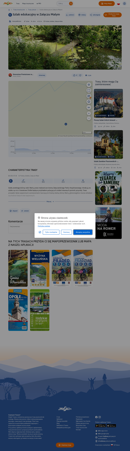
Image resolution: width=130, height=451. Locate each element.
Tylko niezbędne (51, 232)
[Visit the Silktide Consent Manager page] (40, 232)
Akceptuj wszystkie (83, 232)
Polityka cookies (44, 226)
